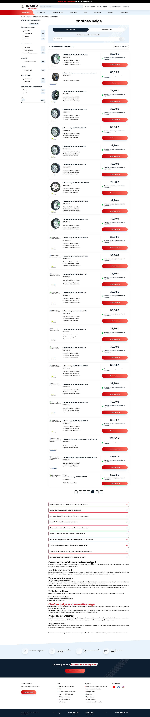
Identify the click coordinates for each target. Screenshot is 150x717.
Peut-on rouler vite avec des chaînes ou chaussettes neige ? (69, 545)
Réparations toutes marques (117, 651)
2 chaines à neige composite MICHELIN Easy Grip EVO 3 (79, 73)
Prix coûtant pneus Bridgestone (75, 1)
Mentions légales (57, 713)
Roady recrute (90, 691)
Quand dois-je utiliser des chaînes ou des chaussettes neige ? (69, 528)
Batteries (110, 12)
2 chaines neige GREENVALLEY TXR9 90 (74, 146)
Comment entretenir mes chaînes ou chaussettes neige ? (68, 557)
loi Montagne (53, 625)
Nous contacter (28, 692)
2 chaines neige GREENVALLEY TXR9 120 (74, 128)
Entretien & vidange (57, 12)
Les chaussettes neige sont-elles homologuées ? (65, 510)
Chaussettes (34, 24)
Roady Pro (89, 694)
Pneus (85, 12)
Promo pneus (41, 12)
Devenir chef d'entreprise (93, 689)
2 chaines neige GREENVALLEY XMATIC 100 (75, 366)
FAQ (60, 689)
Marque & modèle (107, 29)
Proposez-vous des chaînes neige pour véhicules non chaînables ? (71, 551)
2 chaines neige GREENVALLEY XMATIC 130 (75, 402)
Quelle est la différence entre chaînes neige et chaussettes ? (69, 504)
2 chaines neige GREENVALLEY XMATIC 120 (75, 201)
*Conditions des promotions (67, 691)
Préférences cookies (65, 697)
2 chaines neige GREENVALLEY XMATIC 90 (75, 256)
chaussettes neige (53, 612)
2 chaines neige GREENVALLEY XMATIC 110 (75, 384)
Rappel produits (91, 699)
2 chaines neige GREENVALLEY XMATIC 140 (75, 219)
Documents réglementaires (94, 702)
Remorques (97, 12)
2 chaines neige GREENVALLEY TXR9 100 (75, 109)
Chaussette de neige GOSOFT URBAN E (75, 477)
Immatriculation (70, 29)
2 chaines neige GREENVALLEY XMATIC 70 (75, 421)
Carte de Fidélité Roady (66, 694)
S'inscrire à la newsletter (75, 671)
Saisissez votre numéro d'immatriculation (88, 35)
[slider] (21, 102)
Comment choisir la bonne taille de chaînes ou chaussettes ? (69, 516)
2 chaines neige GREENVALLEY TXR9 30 (74, 329)
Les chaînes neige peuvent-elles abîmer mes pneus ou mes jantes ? (71, 539)
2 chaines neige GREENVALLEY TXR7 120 (74, 91)
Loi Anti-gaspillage (64, 699)
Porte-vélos (73, 12)
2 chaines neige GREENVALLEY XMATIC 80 (75, 238)
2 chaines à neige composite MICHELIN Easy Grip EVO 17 (80, 457)
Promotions (26, 12)
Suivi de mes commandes (66, 686)
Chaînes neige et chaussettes (30, 20)
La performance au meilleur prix (92, 651)
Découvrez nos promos (37, 651)
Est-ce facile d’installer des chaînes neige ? (63, 522)
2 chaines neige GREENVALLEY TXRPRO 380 (76, 183)
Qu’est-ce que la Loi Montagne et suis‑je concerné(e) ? (67, 534)
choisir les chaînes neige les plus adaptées (63, 572)
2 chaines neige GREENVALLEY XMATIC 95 (75, 55)
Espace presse (90, 697)
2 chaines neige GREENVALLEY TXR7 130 (74, 292)
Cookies (106, 713)
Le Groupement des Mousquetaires (96, 686)
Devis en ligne (124, 12)
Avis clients (62, 702)
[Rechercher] (80, 6)
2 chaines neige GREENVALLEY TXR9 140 (75, 311)
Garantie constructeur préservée (64, 651)
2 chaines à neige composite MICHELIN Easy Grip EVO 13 (80, 439)
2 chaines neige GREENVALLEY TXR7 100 (74, 274)
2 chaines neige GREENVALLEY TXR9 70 (74, 347)
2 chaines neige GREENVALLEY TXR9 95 (74, 164)
